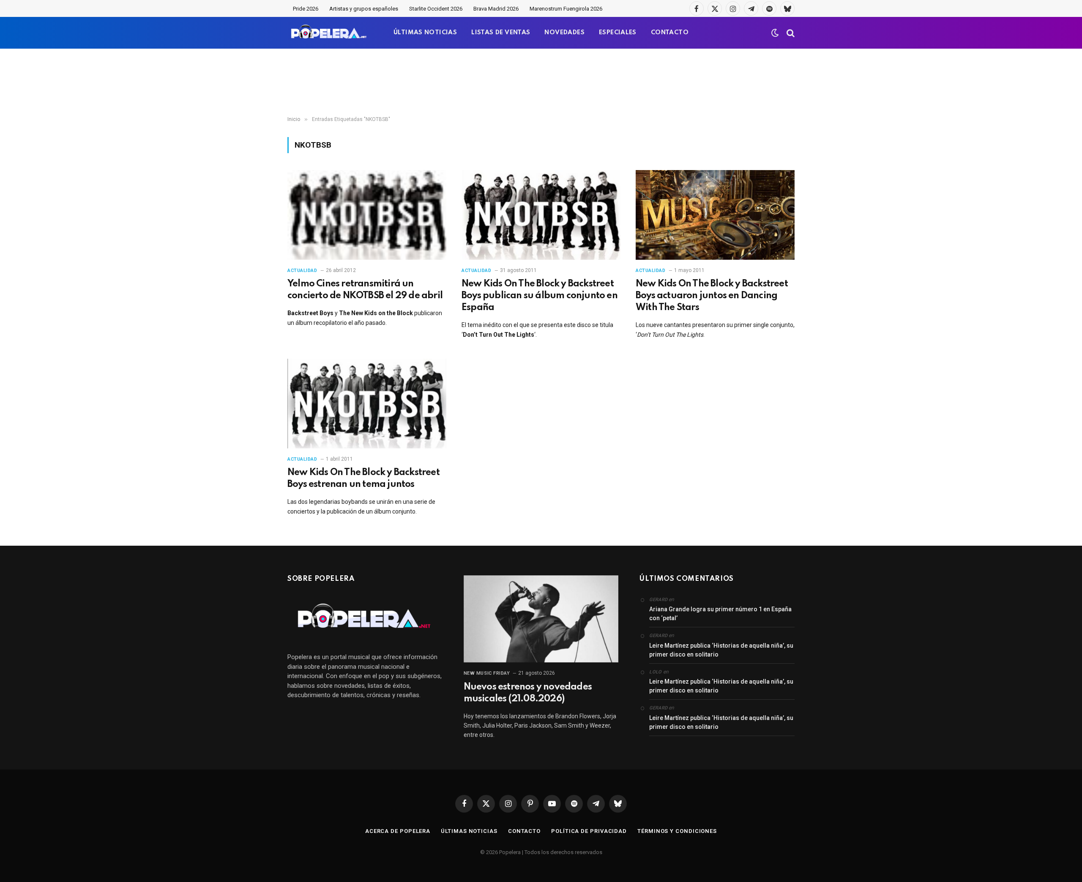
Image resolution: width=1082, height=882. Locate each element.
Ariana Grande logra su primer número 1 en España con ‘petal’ (720, 613)
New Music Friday (487, 673)
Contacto (524, 831)
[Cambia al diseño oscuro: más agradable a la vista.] (775, 33)
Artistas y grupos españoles (363, 8)
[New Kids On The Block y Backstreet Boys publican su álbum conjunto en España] (541, 215)
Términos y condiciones (677, 831)
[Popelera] (329, 33)
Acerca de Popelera (397, 831)
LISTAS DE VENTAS (500, 33)
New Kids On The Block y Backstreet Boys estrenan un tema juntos (363, 478)
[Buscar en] (790, 32)
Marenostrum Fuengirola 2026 (566, 8)
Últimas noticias (469, 831)
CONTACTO (670, 33)
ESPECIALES (618, 33)
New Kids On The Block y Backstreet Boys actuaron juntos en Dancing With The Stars (712, 295)
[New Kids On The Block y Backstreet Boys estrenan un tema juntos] (366, 403)
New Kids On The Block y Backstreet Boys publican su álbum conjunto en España (540, 295)
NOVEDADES (564, 33)
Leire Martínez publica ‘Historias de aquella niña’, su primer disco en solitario (721, 650)
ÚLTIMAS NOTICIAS (425, 33)
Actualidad (302, 270)
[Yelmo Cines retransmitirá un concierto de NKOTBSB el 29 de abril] (366, 215)
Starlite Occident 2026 (435, 8)
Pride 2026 (305, 8)
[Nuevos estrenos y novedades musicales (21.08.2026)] (541, 618)
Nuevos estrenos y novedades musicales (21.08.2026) (528, 692)
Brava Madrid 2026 (496, 8)
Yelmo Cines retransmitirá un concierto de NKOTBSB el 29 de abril (365, 289)
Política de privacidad (589, 831)
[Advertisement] (541, 82)
